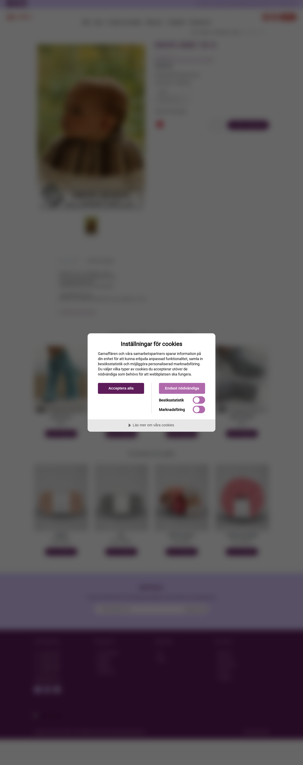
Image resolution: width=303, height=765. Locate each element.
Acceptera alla (121, 388)
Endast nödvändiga (182, 388)
